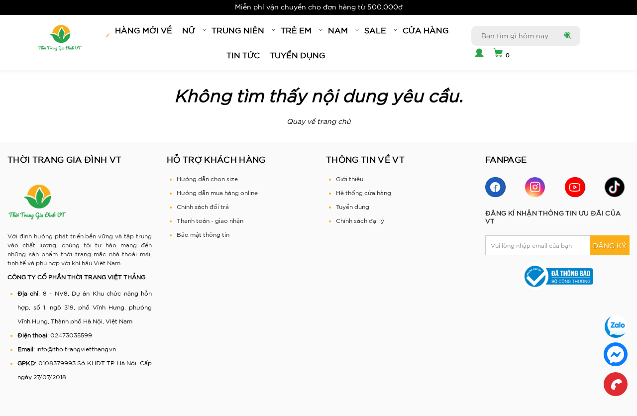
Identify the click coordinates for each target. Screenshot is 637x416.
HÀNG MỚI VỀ (143, 30)
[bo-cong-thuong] (557, 276)
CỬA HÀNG (426, 30)
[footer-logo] (37, 202)
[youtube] (575, 187)
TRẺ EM (296, 30)
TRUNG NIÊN (238, 30)
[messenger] (616, 354)
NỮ (188, 30)
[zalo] (616, 326)
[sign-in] (477, 54)
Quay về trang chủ (319, 121)
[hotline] (616, 384)
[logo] (60, 38)
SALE (375, 30)
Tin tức (243, 55)
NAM (338, 30)
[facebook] (495, 187)
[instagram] (535, 187)
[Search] (566, 36)
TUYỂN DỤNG (297, 55)
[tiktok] (615, 187)
